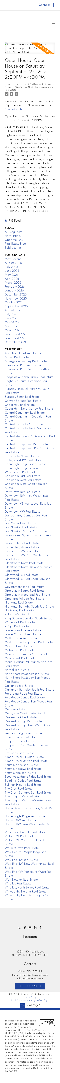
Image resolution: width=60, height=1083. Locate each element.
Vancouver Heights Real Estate (25, 832)
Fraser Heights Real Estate (22, 547)
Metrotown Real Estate (20, 650)
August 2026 (13, 263)
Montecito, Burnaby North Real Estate (29, 654)
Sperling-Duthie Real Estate (23, 780)
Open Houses (14, 240)
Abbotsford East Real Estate (23, 353)
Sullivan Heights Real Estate (23, 784)
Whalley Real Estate (18, 883)
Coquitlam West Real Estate (23, 480)
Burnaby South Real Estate (22, 397)
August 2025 (13, 310)
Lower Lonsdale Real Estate (23, 630)
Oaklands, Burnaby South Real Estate (29, 689)
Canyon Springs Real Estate (23, 401)
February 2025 (15, 334)
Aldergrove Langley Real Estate (26, 361)
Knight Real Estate (17, 626)
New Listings (13, 236)
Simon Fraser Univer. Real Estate (26, 761)
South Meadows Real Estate (23, 769)
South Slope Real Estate (20, 773)
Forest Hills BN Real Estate (22, 543)
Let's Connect (30, 986)
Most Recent (13, 259)
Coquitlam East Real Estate (22, 476)
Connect (44, 5)
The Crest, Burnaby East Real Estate (28, 792)
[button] (19, 927)
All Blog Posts (13, 232)
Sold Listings (13, 247)
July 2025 (11, 314)
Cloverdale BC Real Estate (22, 456)
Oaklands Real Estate (19, 686)
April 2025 (12, 326)
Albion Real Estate (17, 357)
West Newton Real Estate (21, 879)
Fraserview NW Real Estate (22, 551)
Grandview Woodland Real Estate (27, 594)
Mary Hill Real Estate (18, 646)
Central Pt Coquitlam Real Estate (26, 444)
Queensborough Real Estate (23, 721)
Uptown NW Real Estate (20, 820)
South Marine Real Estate (21, 765)
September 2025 (16, 306)
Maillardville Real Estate (21, 638)
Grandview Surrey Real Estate (25, 590)
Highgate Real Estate (19, 602)
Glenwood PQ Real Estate (22, 575)
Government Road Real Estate (24, 587)
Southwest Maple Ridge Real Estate (28, 776)
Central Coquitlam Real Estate (25, 412)
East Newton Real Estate (21, 527)
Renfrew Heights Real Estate (23, 733)
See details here (15, 109)
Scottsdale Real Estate (19, 753)
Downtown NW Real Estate (22, 492)
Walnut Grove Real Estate (22, 848)
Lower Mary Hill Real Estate (23, 634)
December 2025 (16, 294)
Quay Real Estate (16, 709)
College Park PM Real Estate (23, 460)
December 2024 (15, 342)
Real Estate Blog (15, 243)
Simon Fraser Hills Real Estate (24, 757)
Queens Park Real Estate (21, 717)
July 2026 (11, 267)
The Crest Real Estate (19, 788)
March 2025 (13, 330)
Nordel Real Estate (17, 670)
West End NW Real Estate (21, 860)
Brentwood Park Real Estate (23, 365)
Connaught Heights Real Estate (25, 464)
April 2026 (12, 279)
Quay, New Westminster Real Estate (28, 713)
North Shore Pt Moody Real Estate (27, 674)
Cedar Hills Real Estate (20, 405)
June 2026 (12, 271)
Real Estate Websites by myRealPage (30, 1001)
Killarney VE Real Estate (20, 614)
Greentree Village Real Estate (24, 598)
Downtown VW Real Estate (22, 511)
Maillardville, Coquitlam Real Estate (29, 642)
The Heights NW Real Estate (23, 796)
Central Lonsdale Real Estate (24, 424)
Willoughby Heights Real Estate (26, 891)
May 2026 (11, 275)
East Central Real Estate (20, 523)
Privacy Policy (29, 997)
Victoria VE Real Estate (20, 836)
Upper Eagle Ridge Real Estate (25, 816)
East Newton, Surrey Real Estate (26, 531)
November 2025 (16, 298)
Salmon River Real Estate (21, 737)
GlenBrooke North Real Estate (24, 563)
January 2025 (14, 338)
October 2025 (14, 302)
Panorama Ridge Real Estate (23, 693)
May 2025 (12, 322)
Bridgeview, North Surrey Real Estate (29, 377)
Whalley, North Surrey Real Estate (27, 887)
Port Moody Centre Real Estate (25, 697)
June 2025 (12, 318)
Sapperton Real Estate (19, 741)
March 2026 (13, 282)
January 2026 (14, 290)
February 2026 (15, 286)
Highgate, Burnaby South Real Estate (29, 606)
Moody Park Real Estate (20, 658)
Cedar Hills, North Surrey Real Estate (29, 408)
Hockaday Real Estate (19, 610)
